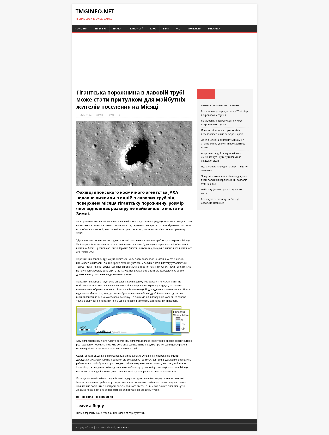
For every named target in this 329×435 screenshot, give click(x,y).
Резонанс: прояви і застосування (220, 105)
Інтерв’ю (100, 28)
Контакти (194, 28)
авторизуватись (135, 412)
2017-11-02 (86, 114)
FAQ (178, 28)
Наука (117, 28)
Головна (81, 28)
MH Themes (123, 427)
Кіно (153, 28)
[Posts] (206, 94)
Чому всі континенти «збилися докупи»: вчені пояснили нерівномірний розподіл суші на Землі (224, 179)
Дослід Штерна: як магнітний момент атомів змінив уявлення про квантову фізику (223, 143)
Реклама (214, 28)
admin (99, 114)
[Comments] (243, 94)
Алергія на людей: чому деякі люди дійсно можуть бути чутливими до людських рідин (221, 157)
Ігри (166, 28)
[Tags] (224, 94)
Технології (135, 28)
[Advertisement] (164, 63)
